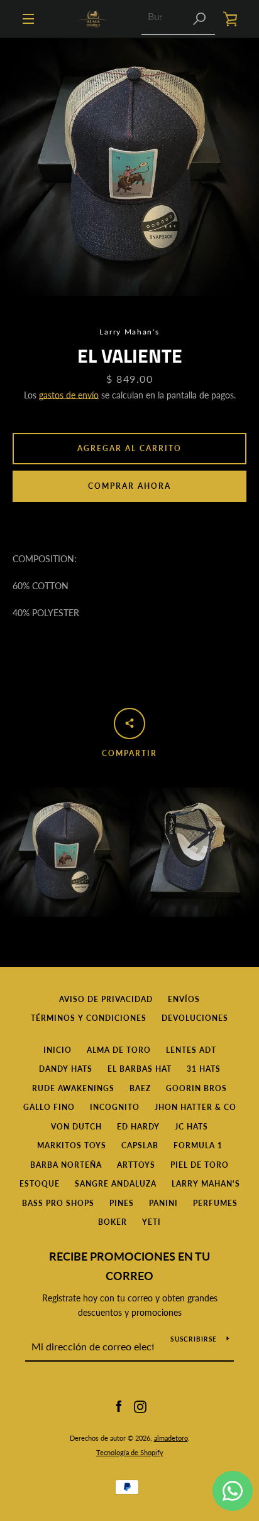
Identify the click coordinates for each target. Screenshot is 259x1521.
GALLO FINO (49, 1107)
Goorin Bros (196, 1088)
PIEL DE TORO (199, 1165)
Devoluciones (195, 1018)
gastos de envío (69, 395)
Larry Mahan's (206, 1183)
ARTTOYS (136, 1165)
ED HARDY (138, 1126)
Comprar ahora (129, 486)
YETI (151, 1222)
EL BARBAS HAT (139, 1069)
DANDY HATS (65, 1069)
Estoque (39, 1183)
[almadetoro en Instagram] (140, 1406)
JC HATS (191, 1126)
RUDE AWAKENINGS (73, 1088)
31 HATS (204, 1069)
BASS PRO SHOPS (58, 1203)
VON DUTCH (76, 1126)
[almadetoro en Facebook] (119, 1406)
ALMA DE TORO (119, 1050)
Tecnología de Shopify (129, 1452)
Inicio (57, 1050)
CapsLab (139, 1145)
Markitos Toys (71, 1145)
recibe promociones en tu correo (129, 1266)
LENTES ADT (191, 1050)
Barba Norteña (66, 1165)
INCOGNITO (115, 1107)
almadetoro (171, 1438)
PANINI (163, 1203)
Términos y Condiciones (88, 1018)
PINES (121, 1203)
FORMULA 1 (198, 1145)
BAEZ (140, 1088)
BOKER (112, 1222)
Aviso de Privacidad (106, 999)
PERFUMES (215, 1203)
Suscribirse (193, 1339)
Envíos (184, 999)
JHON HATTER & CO (195, 1107)
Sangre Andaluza (116, 1183)
